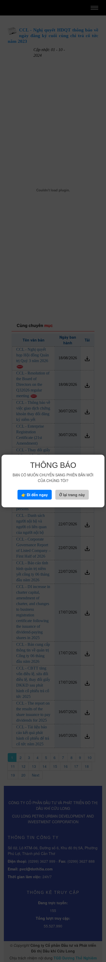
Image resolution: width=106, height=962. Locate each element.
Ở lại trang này (72, 494)
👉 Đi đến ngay (34, 494)
